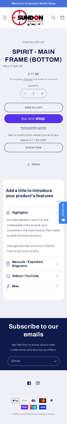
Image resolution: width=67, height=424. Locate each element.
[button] (5, 17)
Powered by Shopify (46, 414)
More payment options (33, 128)
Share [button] (36, 164)
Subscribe (33, 147)
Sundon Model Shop (28, 414)
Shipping (28, 79)
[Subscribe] (55, 361)
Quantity (33, 85)
